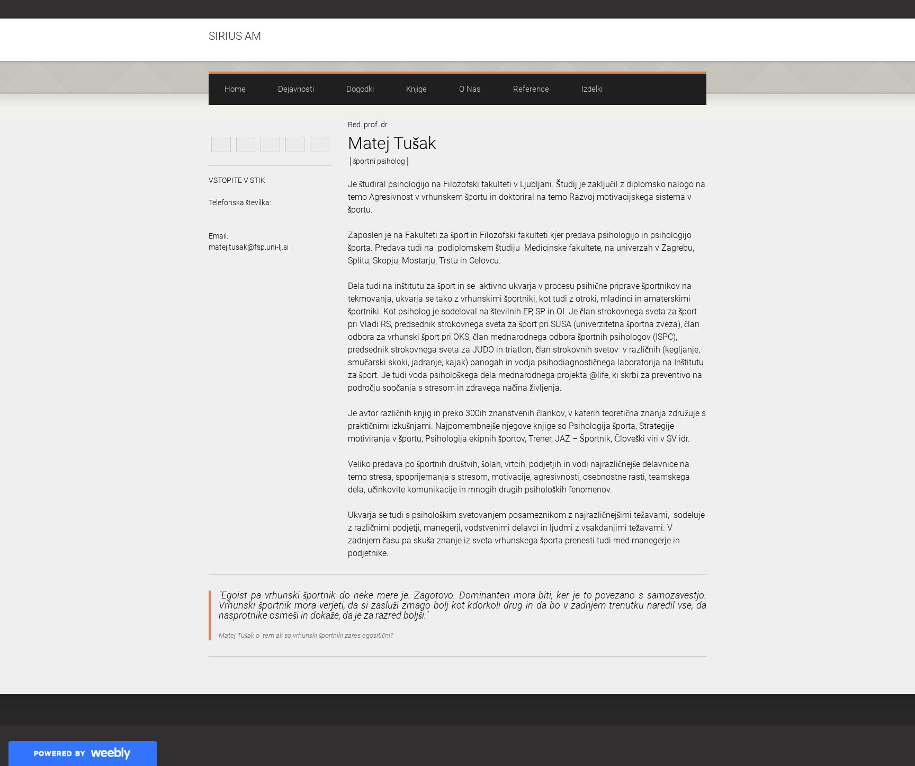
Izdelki (592, 89)
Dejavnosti (296, 89)
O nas (470, 89)
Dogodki (360, 89)
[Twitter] (688, 9)
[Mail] (700, 9)
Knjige (416, 89)
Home (235, 89)
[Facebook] (676, 9)
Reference (531, 89)
